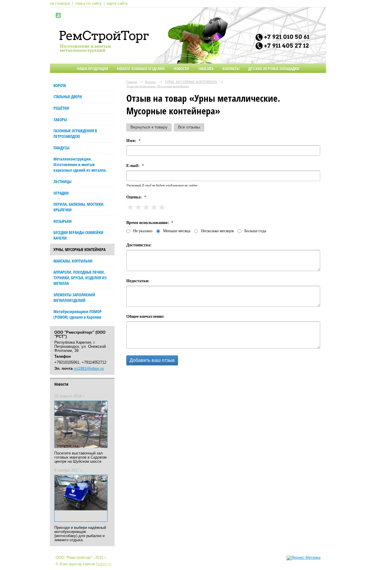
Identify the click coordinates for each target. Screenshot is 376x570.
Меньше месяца (176, 230)
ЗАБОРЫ (60, 119)
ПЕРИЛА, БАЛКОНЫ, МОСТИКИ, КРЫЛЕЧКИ (79, 207)
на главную (60, 3)
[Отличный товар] (163, 207)
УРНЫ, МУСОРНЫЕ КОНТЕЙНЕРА (79, 249)
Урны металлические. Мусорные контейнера (157, 86)
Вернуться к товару (149, 127)
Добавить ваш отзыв (152, 360)
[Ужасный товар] (130, 207)
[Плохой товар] (138, 207)
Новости (181, 68)
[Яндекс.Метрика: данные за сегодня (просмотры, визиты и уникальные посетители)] (303, 558)
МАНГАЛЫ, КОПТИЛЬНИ (73, 261)
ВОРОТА (59, 85)
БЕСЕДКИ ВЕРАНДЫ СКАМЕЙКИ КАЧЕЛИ (78, 235)
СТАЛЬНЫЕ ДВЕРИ (67, 96)
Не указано (142, 230)
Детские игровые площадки (273, 68)
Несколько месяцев (217, 230)
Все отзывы (189, 127)
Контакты (230, 68)
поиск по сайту (88, 3)
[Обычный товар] (146, 207)
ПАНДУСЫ (61, 148)
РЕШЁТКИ (61, 108)
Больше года (255, 230)
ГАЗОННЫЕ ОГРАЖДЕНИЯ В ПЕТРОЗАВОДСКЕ (75, 133)
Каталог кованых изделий (141, 68)
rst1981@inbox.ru (89, 369)
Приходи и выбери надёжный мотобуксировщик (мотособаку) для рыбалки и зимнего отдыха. (80, 534)
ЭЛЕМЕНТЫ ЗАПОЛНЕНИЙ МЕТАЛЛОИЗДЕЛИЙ (74, 297)
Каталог (150, 81)
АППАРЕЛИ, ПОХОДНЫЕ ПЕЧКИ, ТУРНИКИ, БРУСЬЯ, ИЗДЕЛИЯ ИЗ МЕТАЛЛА (80, 277)
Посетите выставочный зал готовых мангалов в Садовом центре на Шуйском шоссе (80, 457)
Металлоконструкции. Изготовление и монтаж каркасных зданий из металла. (80, 164)
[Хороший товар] (154, 207)
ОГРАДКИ (61, 193)
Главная (131, 81)
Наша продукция (92, 68)
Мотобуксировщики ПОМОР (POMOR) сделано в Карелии (77, 314)
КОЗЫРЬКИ (62, 221)
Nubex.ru (103, 564)
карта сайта (117, 3)
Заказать (206, 68)
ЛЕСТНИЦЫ (62, 181)
